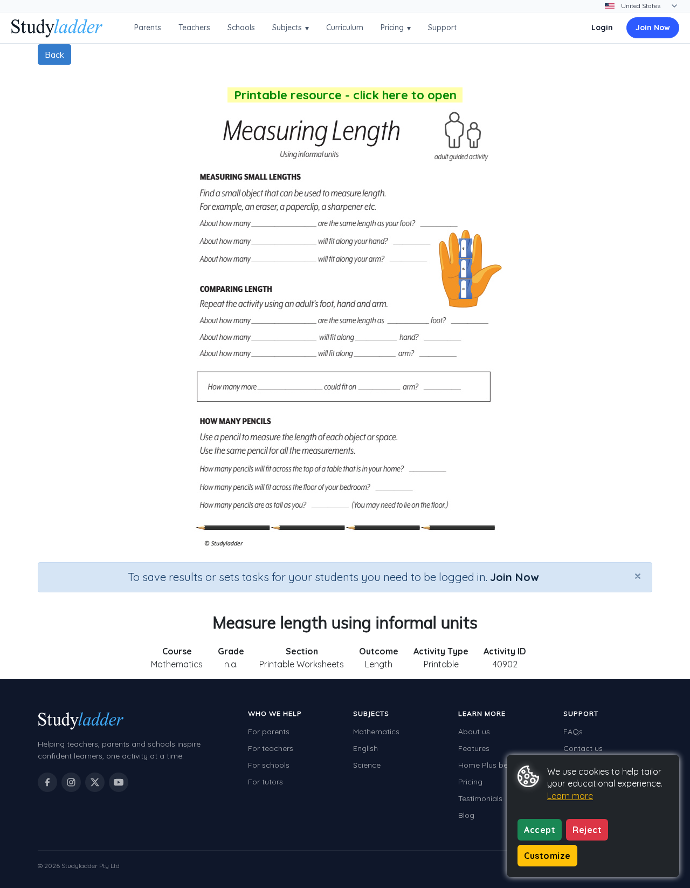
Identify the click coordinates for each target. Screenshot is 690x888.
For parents (268, 731)
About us (474, 731)
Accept (539, 829)
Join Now (653, 27)
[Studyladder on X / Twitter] (95, 782)
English (365, 748)
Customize (547, 855)
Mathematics (376, 731)
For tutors (265, 782)
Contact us (583, 748)
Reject (587, 829)
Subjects (290, 28)
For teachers (270, 748)
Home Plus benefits (492, 765)
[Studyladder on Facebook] (47, 782)
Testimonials (480, 798)
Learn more (570, 795)
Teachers (194, 27)
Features (473, 748)
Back (54, 54)
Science (367, 765)
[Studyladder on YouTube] (118, 782)
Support (442, 27)
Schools (241, 27)
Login (602, 27)
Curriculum (344, 27)
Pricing (396, 28)
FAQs (573, 731)
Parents (147, 27)
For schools (268, 765)
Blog (466, 815)
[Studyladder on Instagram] (71, 782)
